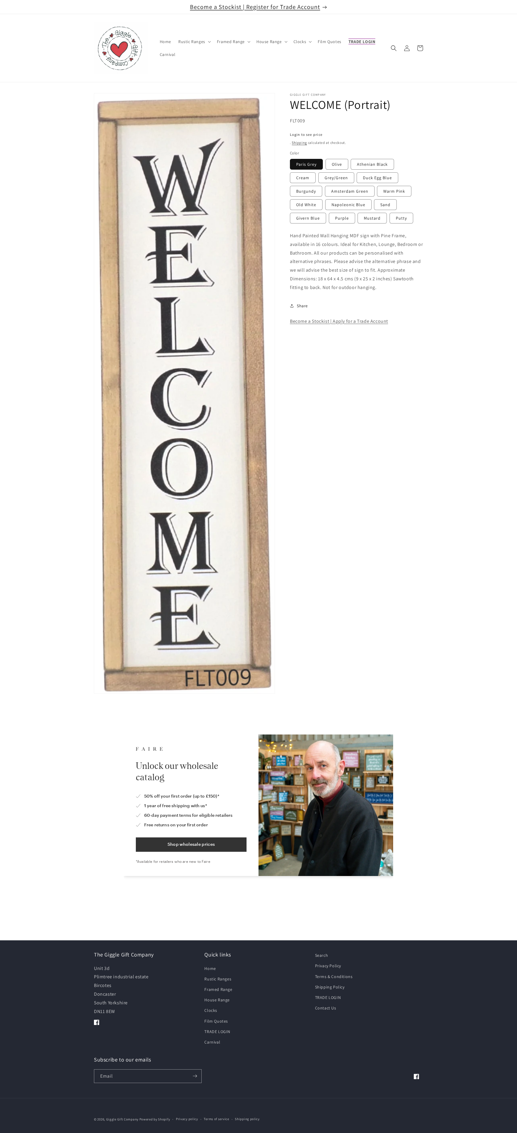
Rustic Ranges (217, 978)
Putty (401, 218)
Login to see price (306, 134)
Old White (306, 204)
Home (210, 968)
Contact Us (325, 1007)
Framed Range (218, 989)
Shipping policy (247, 1119)
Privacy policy (187, 1119)
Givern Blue (308, 218)
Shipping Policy (330, 986)
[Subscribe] (194, 1076)
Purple (342, 218)
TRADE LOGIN (217, 1031)
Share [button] (302, 305)
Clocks (210, 1010)
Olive (337, 164)
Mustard (372, 218)
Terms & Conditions (334, 976)
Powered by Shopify (154, 1119)
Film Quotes (216, 1020)
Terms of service (216, 1119)
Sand (385, 204)
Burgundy (306, 191)
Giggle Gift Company (122, 1119)
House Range (217, 999)
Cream (302, 177)
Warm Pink (394, 191)
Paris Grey (306, 164)
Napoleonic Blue (348, 204)
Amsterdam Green (349, 191)
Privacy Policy (328, 965)
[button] (194, 41)
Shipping (299, 142)
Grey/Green (336, 177)
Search (321, 955)
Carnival (212, 1041)
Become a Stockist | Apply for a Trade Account (339, 321)
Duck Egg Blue (377, 177)
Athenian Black (372, 164)
